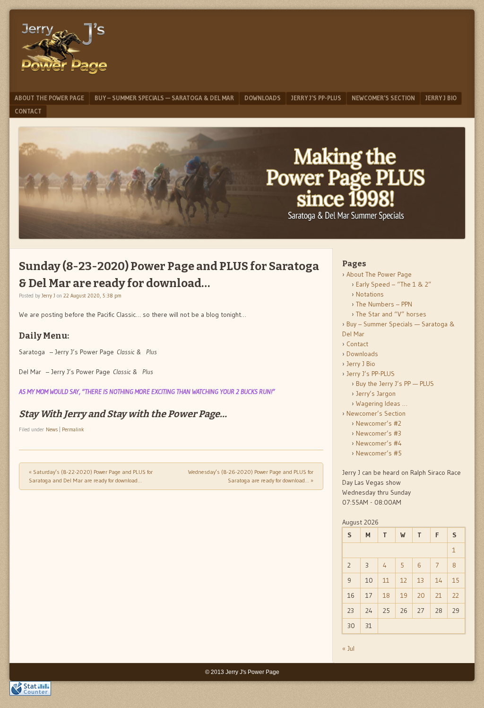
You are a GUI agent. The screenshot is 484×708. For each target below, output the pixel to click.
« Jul (348, 648)
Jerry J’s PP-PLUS (316, 98)
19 (403, 595)
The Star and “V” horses (391, 314)
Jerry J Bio (441, 98)
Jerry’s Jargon (376, 393)
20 (421, 595)
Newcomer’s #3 (378, 433)
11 (386, 580)
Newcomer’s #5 (379, 453)
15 (455, 580)
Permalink (73, 429)
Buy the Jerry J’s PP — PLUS (395, 383)
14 (438, 580)
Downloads (262, 98)
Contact (28, 111)
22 (455, 595)
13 (420, 580)
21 (438, 595)
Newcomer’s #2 (378, 423)
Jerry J (48, 295)
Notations (370, 294)
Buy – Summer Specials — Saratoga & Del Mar (164, 98)
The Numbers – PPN (384, 304)
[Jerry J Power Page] (64, 76)
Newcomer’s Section (383, 98)
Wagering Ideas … (381, 403)
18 (386, 595)
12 (403, 580)
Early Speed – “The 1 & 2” (394, 284)
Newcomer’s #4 (379, 443)
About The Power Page (49, 98)
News (52, 429)
